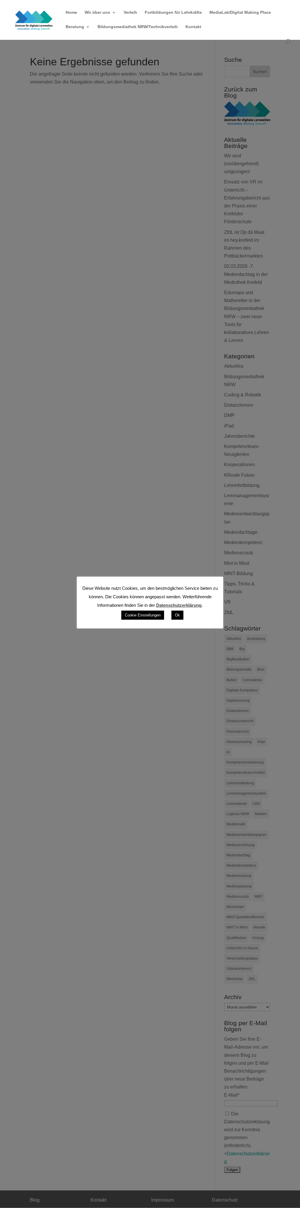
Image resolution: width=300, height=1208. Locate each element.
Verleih (130, 12)
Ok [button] (177, 615)
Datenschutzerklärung (179, 605)
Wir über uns (97, 12)
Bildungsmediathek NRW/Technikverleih (138, 27)
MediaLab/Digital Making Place (240, 12)
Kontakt (193, 27)
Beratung (75, 27)
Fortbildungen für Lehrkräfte (173, 12)
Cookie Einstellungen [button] (143, 615)
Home (71, 12)
